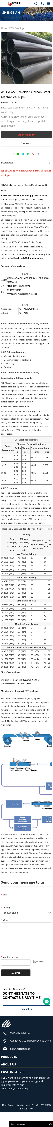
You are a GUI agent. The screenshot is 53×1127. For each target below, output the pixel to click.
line (18, 154)
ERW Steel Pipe (16, 28)
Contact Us (26, 143)
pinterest (33, 154)
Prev (5, 58)
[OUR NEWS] (6, 1028)
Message (6, 920)
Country (5, 907)
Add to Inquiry (26, 134)
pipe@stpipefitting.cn (20, 1048)
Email (4, 894)
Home (4, 28)
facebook (13, 154)
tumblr (38, 154)
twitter (23, 154)
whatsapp (28, 154)
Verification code (9, 957)
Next (48, 58)
